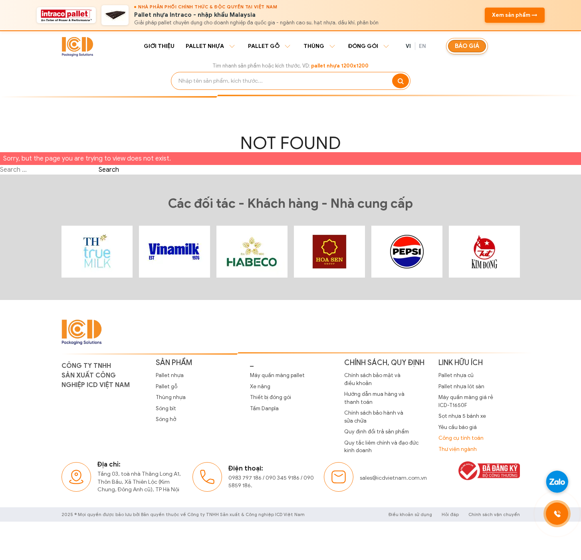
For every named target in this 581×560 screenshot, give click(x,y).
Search (109, 170)
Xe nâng (260, 386)
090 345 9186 (282, 478)
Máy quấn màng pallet (277, 375)
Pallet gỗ (264, 46)
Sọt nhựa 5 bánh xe (462, 416)
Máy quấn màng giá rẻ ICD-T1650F (465, 401)
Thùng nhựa (171, 397)
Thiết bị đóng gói (270, 397)
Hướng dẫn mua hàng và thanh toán (374, 398)
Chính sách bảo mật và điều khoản (372, 379)
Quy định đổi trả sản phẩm (376, 431)
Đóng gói (363, 46)
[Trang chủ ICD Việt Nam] (97, 252)
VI (408, 46)
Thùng (313, 46)
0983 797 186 (245, 478)
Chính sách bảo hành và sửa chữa (373, 416)
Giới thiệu (159, 46)
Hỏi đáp (450, 514)
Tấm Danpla (264, 408)
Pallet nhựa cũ (456, 375)
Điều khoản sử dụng (410, 514)
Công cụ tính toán (461, 438)
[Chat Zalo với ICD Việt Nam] (557, 482)
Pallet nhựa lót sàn (461, 386)
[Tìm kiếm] (400, 80)
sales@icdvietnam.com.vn (393, 478)
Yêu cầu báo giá (457, 427)
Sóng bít (166, 408)
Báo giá (467, 46)
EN (422, 46)
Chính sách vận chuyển (494, 514)
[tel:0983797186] (557, 513)
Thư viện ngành (457, 449)
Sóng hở (166, 419)
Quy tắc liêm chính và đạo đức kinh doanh (381, 446)
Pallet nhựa (205, 46)
